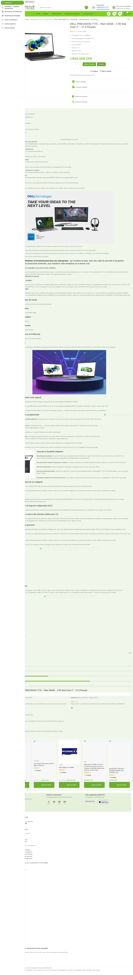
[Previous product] (127, 19)
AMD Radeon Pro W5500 (66, 767)
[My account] (108, 14)
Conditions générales (11, 892)
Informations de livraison (12, 931)
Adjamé (7, 879)
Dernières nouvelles (11, 899)
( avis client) (82, 31)
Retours (7, 889)
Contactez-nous (10, 896)
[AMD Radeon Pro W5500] (69, 752)
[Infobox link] (100, 7)
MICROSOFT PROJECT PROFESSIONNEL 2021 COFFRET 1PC (116, 770)
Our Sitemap (9, 921)
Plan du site (8, 902)
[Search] (86, 7)
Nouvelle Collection (11, 912)
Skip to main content (28, 2)
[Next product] (130, 19)
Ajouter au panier (89, 64)
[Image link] (25, 795)
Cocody (7, 876)
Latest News (9, 918)
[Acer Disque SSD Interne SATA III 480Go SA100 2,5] (44, 750)
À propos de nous (10, 928)
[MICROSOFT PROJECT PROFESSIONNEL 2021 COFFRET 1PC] (119, 753)
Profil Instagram (10, 909)
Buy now (101, 64)
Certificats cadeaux (11, 943)
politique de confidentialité (13, 886)
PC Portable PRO (47, 19)
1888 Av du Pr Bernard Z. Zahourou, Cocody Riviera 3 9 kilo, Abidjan (28, 863)
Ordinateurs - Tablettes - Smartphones (27, 19)
